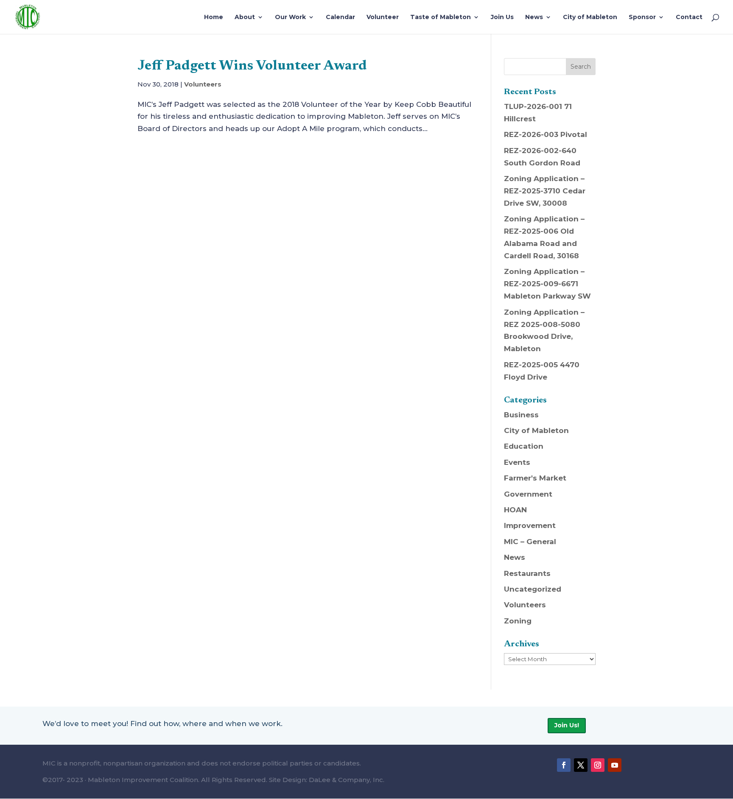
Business (521, 415)
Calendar (340, 17)
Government (528, 494)
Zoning (518, 621)
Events (517, 462)
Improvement (530, 525)
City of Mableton (590, 17)
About (245, 17)
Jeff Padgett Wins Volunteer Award (252, 66)
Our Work (290, 17)
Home (213, 17)
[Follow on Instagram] (597, 765)
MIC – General (530, 541)
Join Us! (566, 725)
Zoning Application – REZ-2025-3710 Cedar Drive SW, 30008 (544, 190)
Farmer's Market (535, 478)
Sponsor (642, 17)
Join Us (502, 17)
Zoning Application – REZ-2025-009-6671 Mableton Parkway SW (547, 283)
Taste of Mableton (440, 17)
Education (523, 446)
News (534, 17)
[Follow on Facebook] (564, 765)
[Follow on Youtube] (614, 765)
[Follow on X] (581, 765)
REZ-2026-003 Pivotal (545, 134)
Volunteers (202, 84)
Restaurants (527, 573)
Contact (689, 17)
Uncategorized (532, 589)
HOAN (515, 510)
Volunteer (382, 17)
